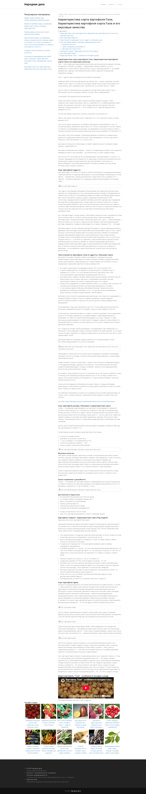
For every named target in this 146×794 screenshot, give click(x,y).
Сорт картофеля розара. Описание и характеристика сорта (80, 42)
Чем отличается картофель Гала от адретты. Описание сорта (81, 40)
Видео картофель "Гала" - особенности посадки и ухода (79, 55)
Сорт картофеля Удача (68, 53)
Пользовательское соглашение (45, 773)
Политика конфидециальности (37, 775)
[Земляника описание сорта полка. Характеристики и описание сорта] (32, 718)
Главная (103, 4)
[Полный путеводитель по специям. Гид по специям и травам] (80, 744)
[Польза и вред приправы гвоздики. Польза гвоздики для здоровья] (48, 744)
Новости (111, 4)
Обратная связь (32, 779)
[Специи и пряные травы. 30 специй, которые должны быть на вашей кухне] (96, 744)
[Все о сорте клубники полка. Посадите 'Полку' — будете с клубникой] (64, 718)
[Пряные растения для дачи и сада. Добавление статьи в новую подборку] (64, 744)
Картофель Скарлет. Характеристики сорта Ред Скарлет (79, 51)
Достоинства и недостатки (71, 49)
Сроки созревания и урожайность (73, 47)
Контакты (30, 773)
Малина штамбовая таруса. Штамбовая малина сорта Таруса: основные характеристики (38, 26)
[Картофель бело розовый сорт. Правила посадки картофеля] (80, 718)
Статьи (119, 4)
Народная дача (34, 4)
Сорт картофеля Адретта (68, 38)
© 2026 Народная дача (34, 768)
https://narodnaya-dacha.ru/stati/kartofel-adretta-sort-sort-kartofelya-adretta (90, 401)
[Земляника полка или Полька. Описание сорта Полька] (48, 718)
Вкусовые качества (68, 44)
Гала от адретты (85, 700)
